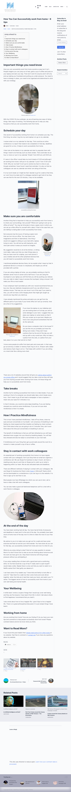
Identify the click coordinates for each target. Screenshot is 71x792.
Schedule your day (11, 40)
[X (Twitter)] (37, 5)
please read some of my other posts (38, 633)
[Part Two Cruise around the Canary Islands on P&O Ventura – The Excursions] (35, 701)
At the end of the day (11, 51)
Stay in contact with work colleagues (17, 49)
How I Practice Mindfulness (14, 47)
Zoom (32, 471)
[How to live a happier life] (39, 783)
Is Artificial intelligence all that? (12, 712)
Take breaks (9, 45)
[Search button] (66, 73)
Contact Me (56, 6)
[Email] (37, 7)
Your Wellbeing (10, 53)
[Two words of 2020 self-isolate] (45, 662)
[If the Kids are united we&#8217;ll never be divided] (28, 662)
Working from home (12, 55)
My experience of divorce (30, 782)
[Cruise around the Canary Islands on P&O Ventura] (57, 701)
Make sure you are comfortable (15, 43)
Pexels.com (33, 115)
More (61, 6)
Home (46, 6)
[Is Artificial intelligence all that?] (13, 701)
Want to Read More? (12, 57)
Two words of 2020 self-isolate (44, 668)
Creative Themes (28, 789)
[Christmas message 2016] (55, 783)
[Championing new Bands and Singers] (6, 783)
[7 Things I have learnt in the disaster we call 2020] (11, 662)
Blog (50, 6)
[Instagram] (40, 5)
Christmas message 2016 (62, 782)
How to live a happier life (45, 782)
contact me (31, 635)
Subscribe (61, 47)
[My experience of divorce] (22, 783)
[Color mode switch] (35, 6)
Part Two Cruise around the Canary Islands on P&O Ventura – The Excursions (35, 713)
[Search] (66, 6)
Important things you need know (15, 38)
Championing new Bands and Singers (13, 782)
